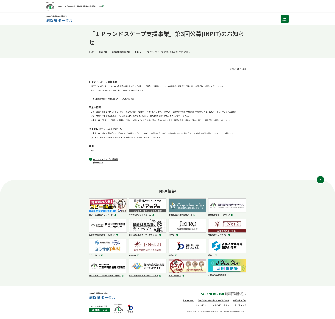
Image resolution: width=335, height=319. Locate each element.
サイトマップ (240, 305)
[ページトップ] (320, 179)
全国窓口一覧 (188, 300)
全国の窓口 (103, 52)
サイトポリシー (202, 305)
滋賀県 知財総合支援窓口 (121, 52)
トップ (91, 52)
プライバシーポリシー (222, 305)
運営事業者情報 (239, 300)
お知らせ (138, 52)
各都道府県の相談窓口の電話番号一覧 (213, 300)
